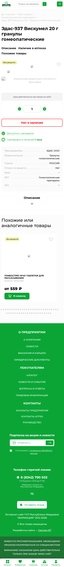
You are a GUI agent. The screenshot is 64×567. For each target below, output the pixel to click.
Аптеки (44, 565)
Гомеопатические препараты (18, 17)
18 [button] (35, 309)
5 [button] (7, 309)
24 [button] (47, 309)
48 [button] (44, 313)
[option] (32, 67)
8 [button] (14, 309)
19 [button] (37, 309)
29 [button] (57, 309)
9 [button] (16, 309)
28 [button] (55, 309)
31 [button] (9, 313)
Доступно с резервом (20, 133)
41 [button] (29, 313)
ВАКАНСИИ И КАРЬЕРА (32, 353)
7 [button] (12, 309)
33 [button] (13, 313)
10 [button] (18, 309)
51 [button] (50, 313)
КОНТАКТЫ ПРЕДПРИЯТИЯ (32, 410)
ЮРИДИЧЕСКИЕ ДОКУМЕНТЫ (32, 359)
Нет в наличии (32, 122)
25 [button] (49, 309)
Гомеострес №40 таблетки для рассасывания (24, 276)
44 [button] (36, 313)
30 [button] (6, 313)
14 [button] (26, 309)
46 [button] (40, 313)
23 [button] (45, 309)
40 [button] (27, 313)
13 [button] (24, 309)
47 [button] (42, 313)
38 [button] (23, 313)
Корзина (33, 565)
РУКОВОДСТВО (32, 422)
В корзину (19, 296)
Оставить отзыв (34, 504)
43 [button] (34, 313)
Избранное (20, 565)
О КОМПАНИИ (32, 339)
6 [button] (10, 309)
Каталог (7, 565)
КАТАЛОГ (32, 375)
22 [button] (43, 309)
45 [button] (38, 313)
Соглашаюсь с (33, 451)
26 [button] (51, 309)
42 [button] (31, 313)
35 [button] (17, 313)
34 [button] (15, 313)
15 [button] (28, 309)
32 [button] (11, 313)
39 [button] (25, 313)
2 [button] (1, 309)
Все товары (25, 14)
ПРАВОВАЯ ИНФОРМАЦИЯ (32, 395)
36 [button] (19, 313)
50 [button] (48, 313)
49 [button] (46, 313)
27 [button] (53, 309)
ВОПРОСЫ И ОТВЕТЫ (32, 388)
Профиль (55, 565)
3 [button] (3, 309)
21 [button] (41, 309)
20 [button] (39, 309)
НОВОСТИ (32, 346)
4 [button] (5, 309)
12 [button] (22, 309)
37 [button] (21, 313)
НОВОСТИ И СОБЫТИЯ (32, 382)
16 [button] (30, 309)
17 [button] (32, 309)
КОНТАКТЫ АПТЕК (32, 416)
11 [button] (20, 309)
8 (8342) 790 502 (34, 477)
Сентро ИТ (44, 530)
